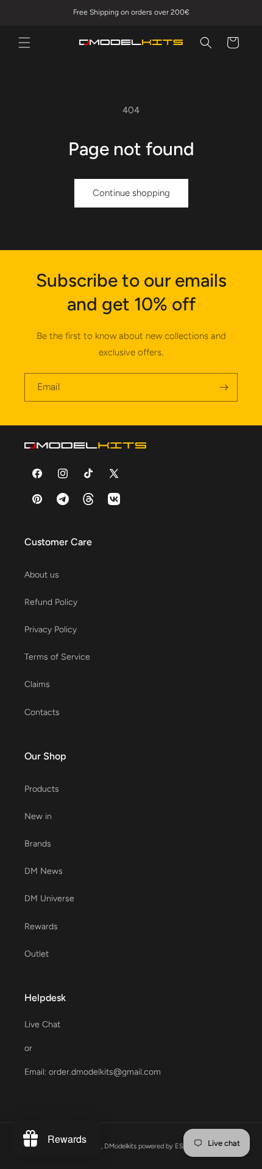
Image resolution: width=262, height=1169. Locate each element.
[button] (24, 42)
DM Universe (49, 898)
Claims (37, 684)
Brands (37, 844)
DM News (43, 871)
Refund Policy (50, 602)
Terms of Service (57, 657)
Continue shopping (131, 192)
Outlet (36, 954)
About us (41, 575)
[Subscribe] (223, 387)
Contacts (42, 712)
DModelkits (120, 1146)
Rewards (41, 926)
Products (41, 789)
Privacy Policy (50, 629)
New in (38, 816)
